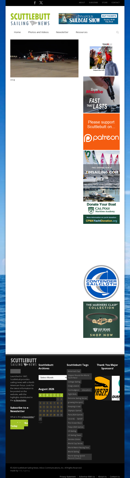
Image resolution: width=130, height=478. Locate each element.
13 (51, 407)
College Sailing (74, 382)
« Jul (40, 422)
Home (17, 32)
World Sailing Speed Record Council (76, 456)
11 (44, 407)
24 (40, 415)
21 (54, 411)
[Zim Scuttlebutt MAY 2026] (101, 186)
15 (58, 407)
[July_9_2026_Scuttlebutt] (101, 223)
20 (51, 411)
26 (47, 415)
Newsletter (62, 32)
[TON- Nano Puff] (101, 75)
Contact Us (115, 476)
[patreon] (101, 149)
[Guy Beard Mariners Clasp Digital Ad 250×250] (101, 337)
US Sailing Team (74, 435)
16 (61, 407)
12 (47, 407)
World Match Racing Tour (78, 447)
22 (58, 411)
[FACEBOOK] (34, 3)
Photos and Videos (38, 32)
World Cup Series (75, 443)
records (71, 418)
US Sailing (72, 431)
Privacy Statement (68, 476)
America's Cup (74, 371)
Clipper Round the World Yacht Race (78, 376)
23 (61, 411)
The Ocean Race (75, 423)
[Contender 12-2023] (101, 300)
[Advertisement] (103, 244)
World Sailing (73, 451)
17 (40, 411)
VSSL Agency (24, 470)
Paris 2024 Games (75, 414)
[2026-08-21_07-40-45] (88, 23)
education (86, 390)
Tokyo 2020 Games (75, 427)
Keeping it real (74, 406)
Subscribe (93, 2)
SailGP (79, 418)
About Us (102, 476)
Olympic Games (74, 410)
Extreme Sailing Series (77, 398)
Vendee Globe (74, 439)
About (82, 2)
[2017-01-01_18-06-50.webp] (107, 388)
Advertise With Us (87, 476)
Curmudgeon (73, 390)
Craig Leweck (73, 386)
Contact (115, 2)
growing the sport (75, 402)
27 (51, 415)
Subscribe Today (19, 424)
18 (44, 411)
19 (47, 411)
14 (54, 407)
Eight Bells (72, 394)
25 (44, 415)
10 (40, 407)
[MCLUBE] (101, 112)
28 (54, 415)
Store (104, 2)
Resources (82, 32)
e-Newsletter (20, 400)
